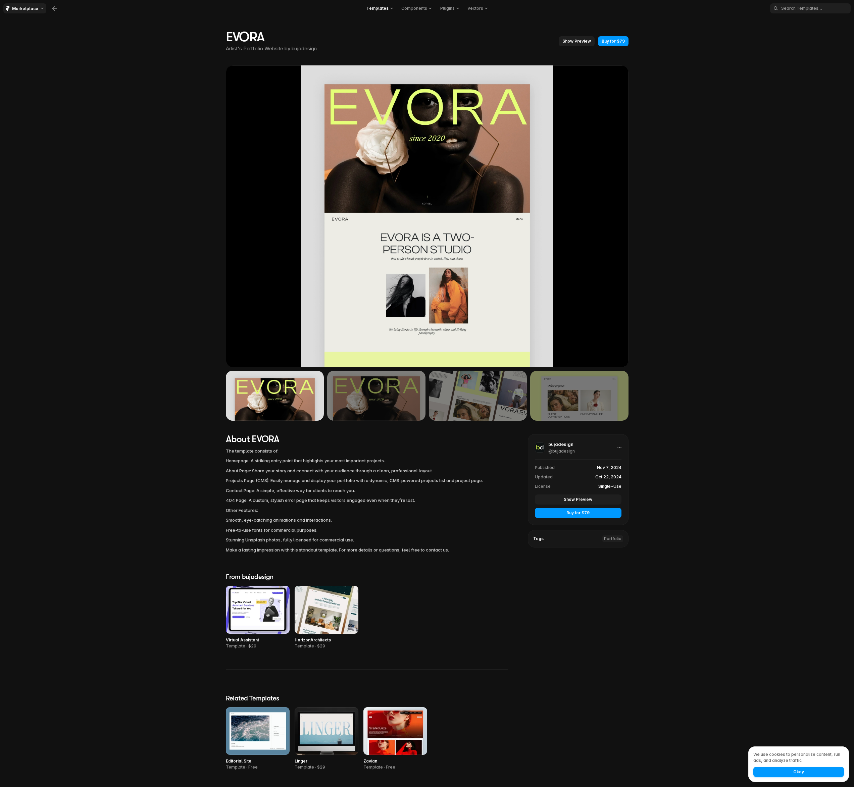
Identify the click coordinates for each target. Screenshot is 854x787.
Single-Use (609, 486)
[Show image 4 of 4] (579, 395)
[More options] (619, 447)
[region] (427, 216)
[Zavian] (395, 739)
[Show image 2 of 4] (376, 395)
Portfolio (612, 538)
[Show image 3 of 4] (478, 395)
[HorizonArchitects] (326, 617)
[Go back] (55, 8)
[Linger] (326, 739)
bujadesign (304, 48)
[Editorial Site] (258, 739)
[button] (577, 41)
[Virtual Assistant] (258, 617)
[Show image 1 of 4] (275, 395)
